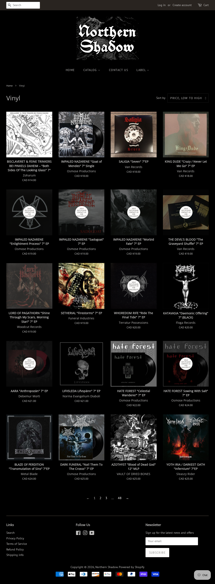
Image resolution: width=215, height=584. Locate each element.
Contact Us (118, 70)
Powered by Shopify (131, 567)
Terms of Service (16, 544)
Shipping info (15, 555)
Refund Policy (15, 549)
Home (70, 70)
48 (120, 498)
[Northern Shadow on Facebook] (78, 534)
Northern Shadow (106, 567)
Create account (182, 5)
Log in (162, 5)
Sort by (160, 98)
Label (141, 70)
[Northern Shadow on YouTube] (91, 534)
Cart (206, 5)
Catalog (90, 70)
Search (10, 533)
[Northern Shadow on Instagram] (85, 534)
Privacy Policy (15, 538)
